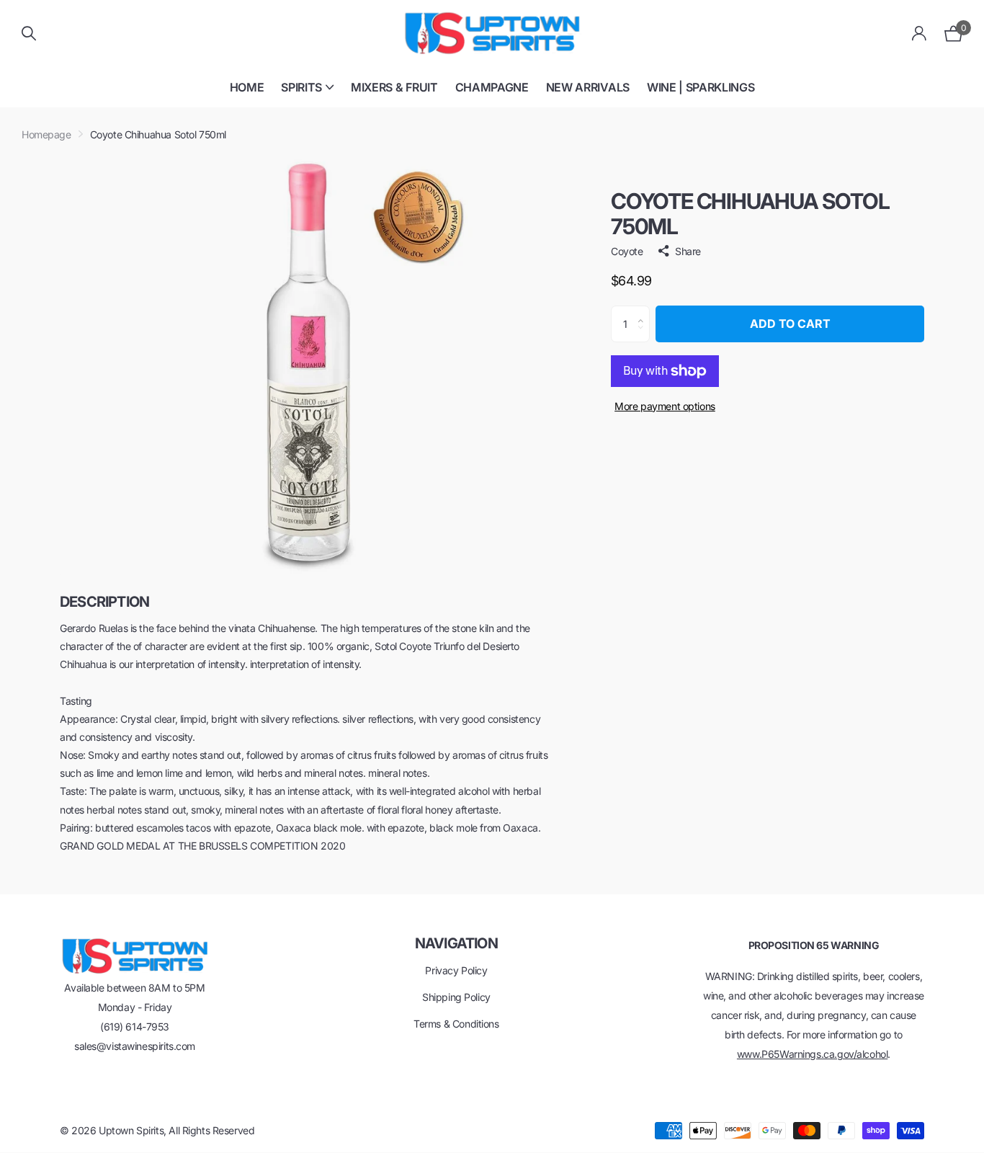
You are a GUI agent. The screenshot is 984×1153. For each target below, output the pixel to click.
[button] (644, 311)
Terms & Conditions (455, 1024)
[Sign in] (919, 33)
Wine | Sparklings (701, 87)
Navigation (456, 943)
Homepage (46, 134)
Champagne (492, 87)
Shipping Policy (456, 997)
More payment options (664, 406)
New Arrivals (588, 87)
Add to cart (790, 323)
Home (247, 87)
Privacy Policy (456, 970)
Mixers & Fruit (394, 87)
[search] (29, 33)
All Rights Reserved (211, 1130)
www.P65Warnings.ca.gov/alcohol (812, 1054)
